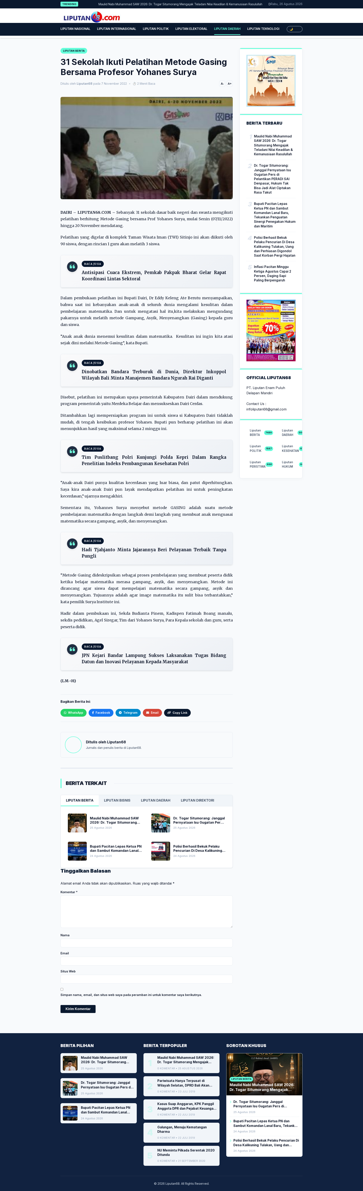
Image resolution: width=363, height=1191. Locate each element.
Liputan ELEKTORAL (191, 28)
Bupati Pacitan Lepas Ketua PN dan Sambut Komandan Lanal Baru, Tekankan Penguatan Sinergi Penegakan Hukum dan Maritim (275, 215)
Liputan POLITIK (156, 28)
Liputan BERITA (79, 800)
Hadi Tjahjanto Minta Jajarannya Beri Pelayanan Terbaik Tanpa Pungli (154, 553)
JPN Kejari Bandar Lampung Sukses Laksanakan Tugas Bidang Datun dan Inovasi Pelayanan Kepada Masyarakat (154, 658)
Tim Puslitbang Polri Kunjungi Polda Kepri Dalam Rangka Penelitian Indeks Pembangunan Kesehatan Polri (154, 460)
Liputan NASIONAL (75, 28)
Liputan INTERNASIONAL (116, 28)
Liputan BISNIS (117, 800)
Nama (65, 935)
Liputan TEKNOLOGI (263, 28)
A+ (229, 83)
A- (222, 83)
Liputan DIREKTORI (197, 800)
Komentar (69, 892)
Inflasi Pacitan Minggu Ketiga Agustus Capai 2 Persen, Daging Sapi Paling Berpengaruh (272, 273)
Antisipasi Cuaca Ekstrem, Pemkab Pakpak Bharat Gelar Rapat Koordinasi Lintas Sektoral (154, 275)
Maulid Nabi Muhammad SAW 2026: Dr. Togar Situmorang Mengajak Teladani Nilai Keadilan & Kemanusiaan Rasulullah (162, 4)
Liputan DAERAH (227, 28)
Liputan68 (116, 742)
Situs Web (68, 971)
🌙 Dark (294, 29)
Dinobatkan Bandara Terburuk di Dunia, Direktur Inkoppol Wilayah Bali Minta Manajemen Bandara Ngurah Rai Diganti (154, 375)
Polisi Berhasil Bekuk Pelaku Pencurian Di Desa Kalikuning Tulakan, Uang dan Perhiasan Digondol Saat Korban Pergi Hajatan (274, 246)
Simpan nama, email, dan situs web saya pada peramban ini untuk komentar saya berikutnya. (131, 995)
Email (64, 953)
